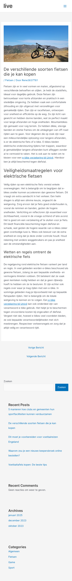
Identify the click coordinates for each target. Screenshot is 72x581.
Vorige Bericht (36, 347)
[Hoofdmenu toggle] (65, 6)
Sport (11, 567)
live (8, 5)
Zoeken (8, 381)
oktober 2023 (16, 525)
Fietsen (9, 80)
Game (11, 562)
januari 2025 (15, 515)
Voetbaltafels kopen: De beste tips (27, 464)
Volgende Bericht (36, 356)
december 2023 (17, 520)
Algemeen (14, 551)
